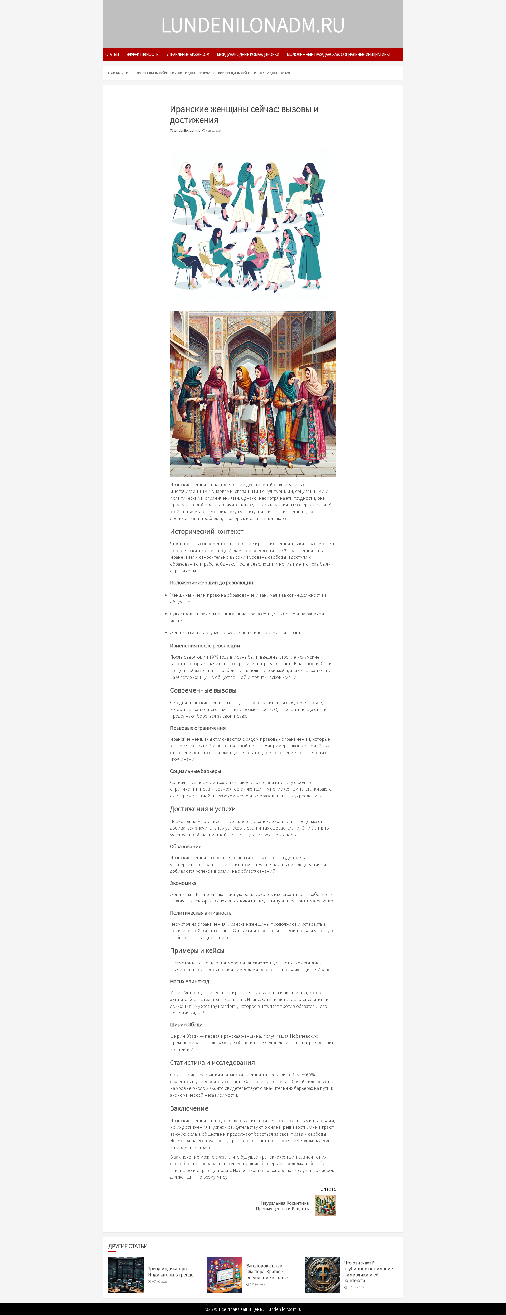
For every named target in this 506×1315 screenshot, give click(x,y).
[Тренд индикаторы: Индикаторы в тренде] (126, 1275)
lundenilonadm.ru (253, 24)
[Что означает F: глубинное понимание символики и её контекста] (322, 1275)
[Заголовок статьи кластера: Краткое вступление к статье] (224, 1275)
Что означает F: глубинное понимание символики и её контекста (368, 1271)
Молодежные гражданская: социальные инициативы (338, 54)
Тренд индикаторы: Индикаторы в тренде (170, 1271)
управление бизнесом (188, 54)
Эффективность (143, 54)
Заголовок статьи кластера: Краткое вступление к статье (267, 1271)
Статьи (112, 54)
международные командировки (248, 54)
